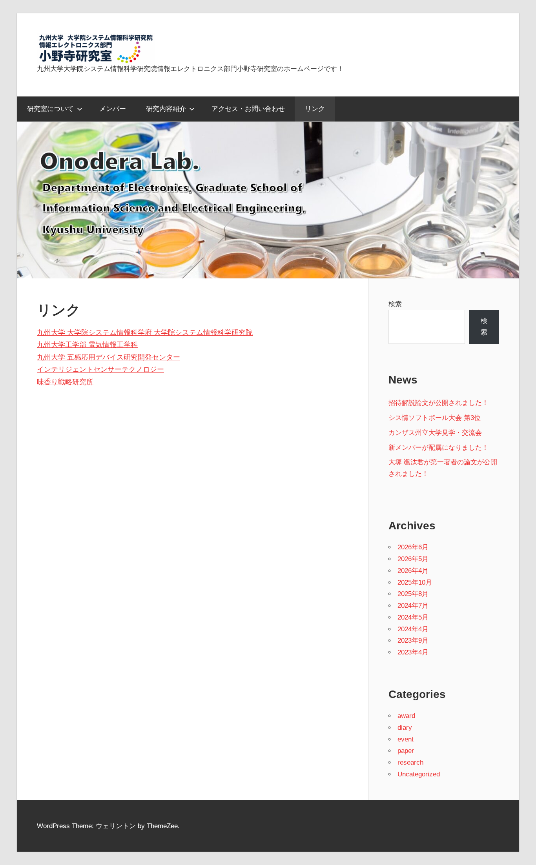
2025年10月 (414, 582)
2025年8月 (412, 594)
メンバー (112, 109)
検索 (395, 304)
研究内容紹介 (166, 109)
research (410, 762)
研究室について (50, 109)
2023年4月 (412, 652)
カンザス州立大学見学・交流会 (435, 432)
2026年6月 (412, 547)
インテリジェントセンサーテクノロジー (100, 369)
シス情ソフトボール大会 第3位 (434, 418)
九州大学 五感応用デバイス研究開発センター (108, 357)
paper (405, 750)
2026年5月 (412, 559)
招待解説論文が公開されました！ (438, 403)
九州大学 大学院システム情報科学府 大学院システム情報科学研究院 (145, 332)
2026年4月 (412, 570)
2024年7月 (412, 605)
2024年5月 (412, 617)
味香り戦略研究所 (65, 382)
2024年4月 (412, 629)
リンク (315, 109)
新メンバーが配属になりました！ (438, 447)
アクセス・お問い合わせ (248, 109)
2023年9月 (412, 640)
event (405, 739)
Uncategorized (418, 774)
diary (404, 727)
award (406, 716)
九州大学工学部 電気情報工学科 (87, 345)
